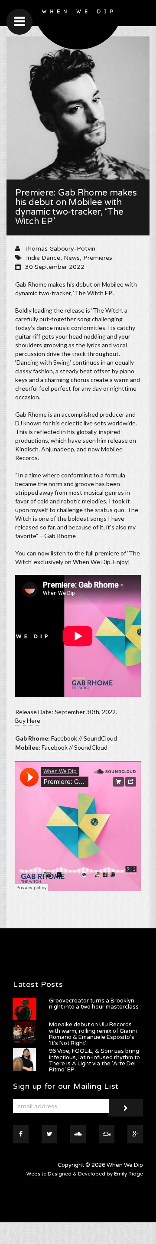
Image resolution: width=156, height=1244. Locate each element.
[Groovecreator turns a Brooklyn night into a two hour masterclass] (24, 1009)
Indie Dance (43, 257)
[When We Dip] (78, 27)
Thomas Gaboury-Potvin (59, 248)
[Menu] (19, 22)
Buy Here (27, 720)
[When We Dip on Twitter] (49, 1134)
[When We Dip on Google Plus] (135, 1134)
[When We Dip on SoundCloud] (78, 1134)
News (72, 257)
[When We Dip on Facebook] (21, 1134)
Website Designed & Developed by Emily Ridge (84, 1174)
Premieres (97, 257)
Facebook (64, 738)
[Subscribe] (125, 1108)
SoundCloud (100, 738)
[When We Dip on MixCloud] (106, 1134)
